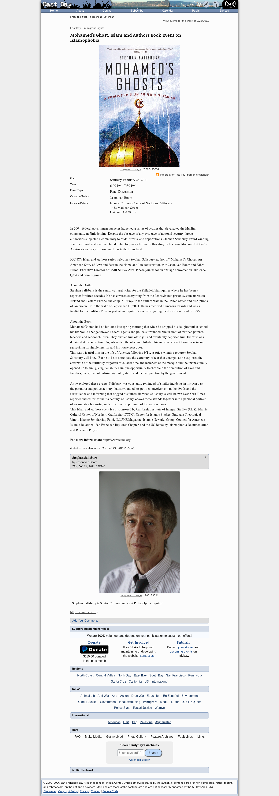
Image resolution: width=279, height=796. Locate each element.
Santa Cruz (118, 681)
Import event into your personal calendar (184, 174)
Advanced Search (139, 759)
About (80, 10)
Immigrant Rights (94, 27)
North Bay (124, 675)
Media (164, 701)
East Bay (75, 27)
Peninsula (195, 675)
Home (54, 10)
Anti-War (103, 695)
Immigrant (150, 701)
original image (130, 169)
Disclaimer (49, 791)
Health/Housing (129, 701)
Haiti (126, 722)
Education (153, 695)
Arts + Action (120, 695)
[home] (76, 4)
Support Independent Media (90, 628)
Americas (114, 722)
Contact (107, 10)
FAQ (77, 736)
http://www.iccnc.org (117, 439)
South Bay (156, 675)
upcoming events (181, 651)
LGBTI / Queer (191, 701)
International (159, 681)
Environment (190, 695)
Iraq (134, 722)
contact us (147, 655)
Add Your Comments (85, 620)
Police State (122, 707)
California (135, 681)
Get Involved (114, 736)
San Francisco (176, 675)
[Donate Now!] (94, 649)
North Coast (85, 675)
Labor (175, 701)
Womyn (160, 707)
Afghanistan (163, 722)
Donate (224, 10)
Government (108, 701)
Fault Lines (185, 736)
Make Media (93, 736)
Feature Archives (162, 736)
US (146, 681)
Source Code (110, 791)
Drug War (137, 695)
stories (186, 647)
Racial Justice (142, 707)
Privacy (84, 791)
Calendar (167, 10)
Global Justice (87, 701)
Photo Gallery (137, 736)
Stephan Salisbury (85, 457)
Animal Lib (87, 695)
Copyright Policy (68, 791)
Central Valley (105, 675)
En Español (171, 695)
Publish (196, 10)
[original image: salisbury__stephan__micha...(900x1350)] (139, 532)
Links (201, 736)
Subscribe (137, 10)
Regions (77, 668)
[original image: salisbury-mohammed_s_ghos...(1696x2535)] (139, 106)
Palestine (146, 722)
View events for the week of (186, 20)
